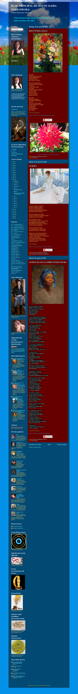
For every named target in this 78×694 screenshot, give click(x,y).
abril (15, 201)
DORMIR (19, 359)
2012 (14, 212)
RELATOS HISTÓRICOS (16, 270)
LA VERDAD (13, 149)
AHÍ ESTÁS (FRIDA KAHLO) (17, 154)
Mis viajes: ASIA (14, 256)
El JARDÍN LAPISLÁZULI (18, 528)
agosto (15, 188)
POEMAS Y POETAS (17, 370)
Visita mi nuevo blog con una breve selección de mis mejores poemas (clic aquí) (34, 19)
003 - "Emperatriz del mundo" (17, 227)
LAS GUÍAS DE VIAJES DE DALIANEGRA (16, 246)
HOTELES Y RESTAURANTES (17, 242)
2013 (14, 211)
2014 (14, 209)
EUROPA (33, 166)
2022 (14, 167)
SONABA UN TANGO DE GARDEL (21, 470)
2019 (14, 172)
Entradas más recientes (35, 444)
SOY (17, 434)
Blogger (48, 685)
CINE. (12, 239)
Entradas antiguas (62, 444)
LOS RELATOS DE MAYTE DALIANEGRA (18, 383)
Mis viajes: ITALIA (15, 257)
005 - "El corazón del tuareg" (16, 231)
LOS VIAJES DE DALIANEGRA (19, 673)
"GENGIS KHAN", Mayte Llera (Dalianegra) (20, 372)
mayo (15, 200)
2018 (14, 174)
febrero (15, 205)
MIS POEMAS (35, 157)
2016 (14, 177)
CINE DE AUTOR (14, 236)
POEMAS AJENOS (15, 260)
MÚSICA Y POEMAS (17, 666)
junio (15, 198)
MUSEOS (13, 259)
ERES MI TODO (19, 461)
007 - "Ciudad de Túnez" (16, 234)
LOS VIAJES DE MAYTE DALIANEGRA (18, 397)
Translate (20, 31)
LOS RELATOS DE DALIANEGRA (16, 670)
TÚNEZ (12, 273)
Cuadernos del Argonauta (17, 526)
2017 (14, 176)
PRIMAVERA (14, 155)
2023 (14, 165)
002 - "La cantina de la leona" (17, 225)
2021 (14, 168)
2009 (14, 218)
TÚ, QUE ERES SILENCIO (19, 452)
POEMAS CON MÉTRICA (43, 254)
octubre (15, 184)
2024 (14, 163)
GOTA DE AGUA (19, 442)
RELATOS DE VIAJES (15, 266)
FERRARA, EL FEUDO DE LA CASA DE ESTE (20, 399)
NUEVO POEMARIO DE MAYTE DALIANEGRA (17, 663)
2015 (14, 179)
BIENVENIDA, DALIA (38, 30)
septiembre (16, 186)
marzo (15, 203)
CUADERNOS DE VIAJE (16, 241)
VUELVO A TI (14, 109)
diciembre (16, 181)
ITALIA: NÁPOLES (15, 244)
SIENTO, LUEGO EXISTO (18, 358)
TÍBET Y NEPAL (14, 272)
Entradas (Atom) (37, 447)
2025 (14, 161)
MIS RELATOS (14, 253)
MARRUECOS (14, 249)
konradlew (37, 685)
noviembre (16, 182)
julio (15, 196)
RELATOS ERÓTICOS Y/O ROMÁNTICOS (16, 268)
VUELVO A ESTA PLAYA (19, 512)
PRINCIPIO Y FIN (20, 412)
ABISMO (18, 504)
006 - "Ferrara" (14, 233)
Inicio (49, 444)
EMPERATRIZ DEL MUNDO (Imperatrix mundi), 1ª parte (21, 386)
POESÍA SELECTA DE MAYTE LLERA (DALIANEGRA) (19, 411)
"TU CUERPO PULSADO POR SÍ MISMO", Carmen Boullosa (20, 496)
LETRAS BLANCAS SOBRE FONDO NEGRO (47, 262)
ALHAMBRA (19, 478)
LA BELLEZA (14, 152)
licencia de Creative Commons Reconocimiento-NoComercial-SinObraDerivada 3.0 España (18, 350)
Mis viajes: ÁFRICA (15, 254)
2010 (14, 216)
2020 (14, 170)
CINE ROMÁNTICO (15, 237)
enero (15, 207)
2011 (14, 214)
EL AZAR (13, 151)
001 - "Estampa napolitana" (16, 224)
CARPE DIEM (19, 486)
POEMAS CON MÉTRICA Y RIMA (18, 263)
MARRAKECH (14, 248)
